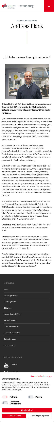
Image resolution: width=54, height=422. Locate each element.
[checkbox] (5, 397)
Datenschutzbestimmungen (41, 376)
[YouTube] (11, 367)
